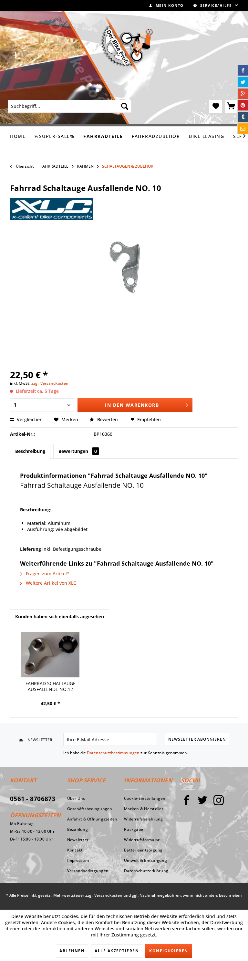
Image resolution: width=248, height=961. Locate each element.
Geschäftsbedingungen (89, 808)
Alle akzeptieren (117, 951)
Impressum (78, 860)
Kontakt (75, 850)
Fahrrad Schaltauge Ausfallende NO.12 (51, 686)
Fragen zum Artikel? (47, 573)
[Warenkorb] (231, 106)
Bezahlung (77, 829)
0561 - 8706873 (33, 799)
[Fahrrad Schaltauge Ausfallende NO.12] (50, 654)
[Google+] (243, 94)
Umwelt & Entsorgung (145, 860)
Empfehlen (148, 419)
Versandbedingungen (88, 870)
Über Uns (76, 798)
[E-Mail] (243, 128)
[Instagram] (218, 803)
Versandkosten (108, 895)
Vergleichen (29, 419)
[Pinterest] (243, 105)
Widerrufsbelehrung (143, 819)
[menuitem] (166, 5)
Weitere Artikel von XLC (50, 583)
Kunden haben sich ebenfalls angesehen (59, 616)
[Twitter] (202, 803)
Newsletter (78, 839)
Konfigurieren (168, 951)
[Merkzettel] (215, 106)
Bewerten (107, 419)
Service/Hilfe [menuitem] (216, 5)
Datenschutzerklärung (146, 870)
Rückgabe (133, 829)
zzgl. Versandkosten (49, 383)
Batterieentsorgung (143, 850)
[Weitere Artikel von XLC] (51, 209)
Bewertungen (77, 451)
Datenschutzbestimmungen (113, 753)
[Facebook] (186, 803)
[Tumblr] (243, 117)
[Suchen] (124, 106)
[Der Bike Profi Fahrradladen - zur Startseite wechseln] (126, 45)
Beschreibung (30, 451)
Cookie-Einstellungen (144, 798)
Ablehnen (72, 951)
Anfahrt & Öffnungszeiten (92, 819)
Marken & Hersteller (143, 808)
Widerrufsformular (142, 839)
